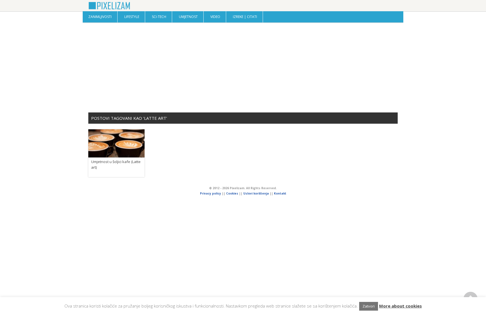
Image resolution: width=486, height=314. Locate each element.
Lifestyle (131, 16)
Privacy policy (210, 193)
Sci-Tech (159, 16)
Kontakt (280, 193)
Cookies (232, 193)
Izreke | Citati (245, 16)
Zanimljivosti (100, 16)
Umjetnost (188, 16)
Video (215, 16)
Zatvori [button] (369, 306)
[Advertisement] (243, 67)
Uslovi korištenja (256, 193)
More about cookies (400, 306)
